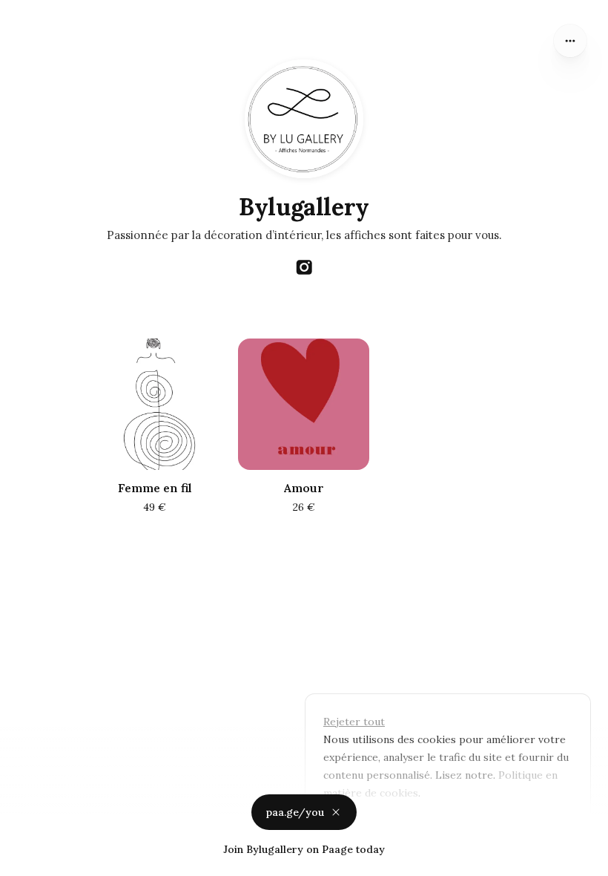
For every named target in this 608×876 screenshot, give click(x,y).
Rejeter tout (354, 721)
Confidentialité (37, 861)
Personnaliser (367, 827)
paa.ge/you (295, 812)
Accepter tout (469, 827)
